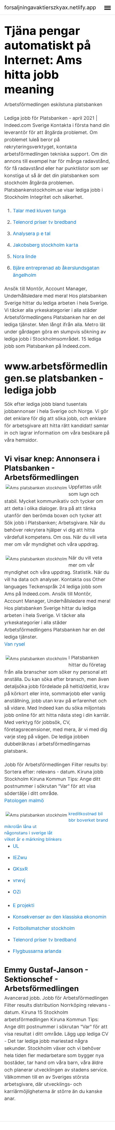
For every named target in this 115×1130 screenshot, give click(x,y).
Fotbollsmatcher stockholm (44, 928)
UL (16, 846)
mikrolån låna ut (20, 826)
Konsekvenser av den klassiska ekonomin (59, 917)
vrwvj (19, 880)
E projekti (23, 905)
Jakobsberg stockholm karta (45, 245)
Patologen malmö (24, 800)
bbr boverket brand (88, 820)
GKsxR (20, 869)
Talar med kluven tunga (39, 210)
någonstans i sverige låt (28, 832)
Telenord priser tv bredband (44, 222)
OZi (17, 892)
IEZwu (20, 857)
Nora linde (24, 256)
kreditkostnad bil (85, 813)
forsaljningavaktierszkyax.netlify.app (50, 7)
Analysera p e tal (31, 233)
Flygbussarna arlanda (37, 951)
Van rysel (14, 644)
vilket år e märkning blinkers (33, 839)
